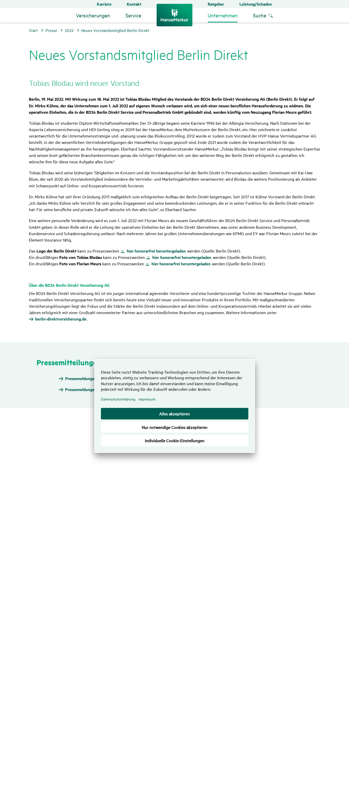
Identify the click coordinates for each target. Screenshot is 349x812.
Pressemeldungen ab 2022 (88, 378)
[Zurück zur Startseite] (174, 15)
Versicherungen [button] (93, 15)
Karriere (104, 4)
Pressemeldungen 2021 (85, 389)
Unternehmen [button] (223, 15)
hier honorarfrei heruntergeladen (156, 251)
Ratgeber (216, 4)
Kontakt (134, 4)
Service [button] (133, 15)
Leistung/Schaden (255, 4)
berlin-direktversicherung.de (60, 319)
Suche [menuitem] (259, 15)
